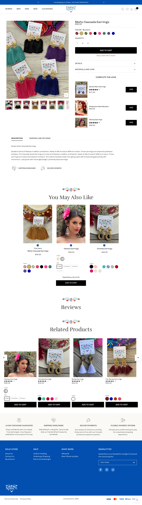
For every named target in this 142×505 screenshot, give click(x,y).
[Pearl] (100, 271)
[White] (73, 399)
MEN (19, 9)
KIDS (27, 9)
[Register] (134, 462)
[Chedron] (115, 399)
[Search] (122, 9)
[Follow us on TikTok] (113, 470)
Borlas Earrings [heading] (78, 379)
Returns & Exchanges (42, 459)
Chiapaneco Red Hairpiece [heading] (99, 106)
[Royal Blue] (29, 271)
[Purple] (25, 271)
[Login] (132, 9)
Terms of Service (11, 499)
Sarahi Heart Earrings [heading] (97, 87)
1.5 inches (66, 266)
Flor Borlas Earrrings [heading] (114, 379)
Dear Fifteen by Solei (70, 456)
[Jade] (50, 266)
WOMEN (8, 9)
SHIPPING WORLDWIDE (27, 168)
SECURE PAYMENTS (54, 168)
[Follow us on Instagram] (107, 470)
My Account (10, 459)
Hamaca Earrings (71, 249)
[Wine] (107, 398)
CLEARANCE (47, 9)
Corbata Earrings (104, 249)
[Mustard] (29, 266)
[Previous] (4, 358)
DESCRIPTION (17, 138)
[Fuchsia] (45, 266)
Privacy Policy (25, 499)
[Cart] (136, 9)
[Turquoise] (104, 266)
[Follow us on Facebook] (101, 470)
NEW (35, 9)
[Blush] (37, 266)
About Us (9, 454)
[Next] (138, 358)
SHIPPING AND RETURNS (39, 138)
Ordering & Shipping (41, 456)
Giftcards (65, 454)
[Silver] (62, 258)
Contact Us (9, 456)
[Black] (41, 266)
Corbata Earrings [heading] (44, 379)
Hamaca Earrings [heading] (95, 120)
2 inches (74, 266)
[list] (106, 104)
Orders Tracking (40, 454)
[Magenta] (91, 271)
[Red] (116, 266)
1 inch (59, 266)
